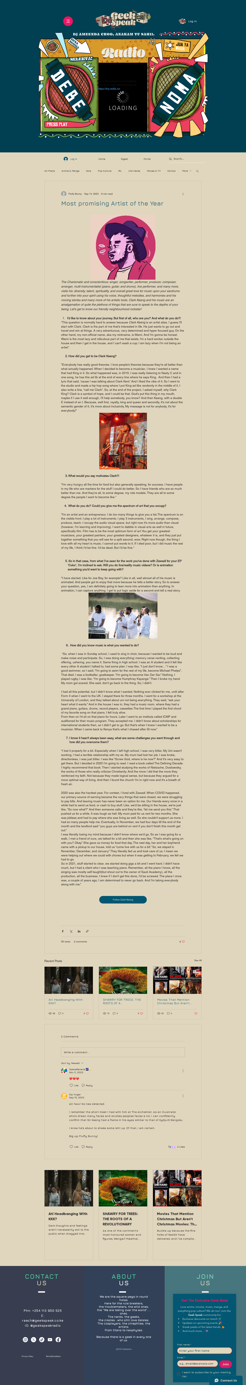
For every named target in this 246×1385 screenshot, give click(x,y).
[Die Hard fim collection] (177, 980)
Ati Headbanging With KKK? (66, 1001)
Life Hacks (134, 170)
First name (184, 1344)
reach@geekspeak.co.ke (42, 1320)
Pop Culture (104, 170)
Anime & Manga (70, 170)
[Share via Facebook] (62, 931)
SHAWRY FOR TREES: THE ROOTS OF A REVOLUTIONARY (122, 1001)
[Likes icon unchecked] (71, 1085)
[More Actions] (183, 1071)
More (185, 170)
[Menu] (68, 21)
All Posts (49, 170)
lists (88, 170)
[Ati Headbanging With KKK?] (69, 980)
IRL (120, 170)
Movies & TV (154, 170)
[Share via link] (87, 931)
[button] (197, 170)
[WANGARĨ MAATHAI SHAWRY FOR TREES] (123, 980)
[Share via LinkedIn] (79, 931)
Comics (171, 170)
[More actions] (183, 194)
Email (181, 1357)
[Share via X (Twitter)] (70, 931)
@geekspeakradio (45, 1325)
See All (198, 960)
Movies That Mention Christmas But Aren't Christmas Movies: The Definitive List (174, 1001)
